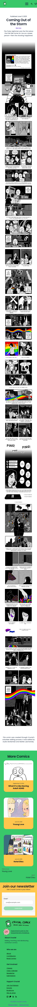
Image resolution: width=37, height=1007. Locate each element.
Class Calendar (12, 971)
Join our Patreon (12, 985)
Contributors (11, 956)
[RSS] (16, 997)
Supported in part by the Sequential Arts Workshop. (20, 932)
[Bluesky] (13, 997)
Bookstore (10, 990)
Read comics (11, 958)
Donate (9, 988)
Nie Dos (18, 28)
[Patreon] (10, 997)
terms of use (24, 1005)
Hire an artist (11, 993)
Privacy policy (13, 1005)
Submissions (11, 976)
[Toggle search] (31, 3)
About (9, 953)
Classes (9, 968)
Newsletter (10, 973)
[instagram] (7, 997)
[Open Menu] (26, 3)
